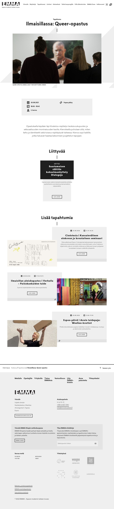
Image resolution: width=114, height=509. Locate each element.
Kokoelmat (56, 4)
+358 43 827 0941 (63, 405)
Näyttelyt (33, 4)
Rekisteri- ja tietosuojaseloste (23, 485)
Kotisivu (14, 368)
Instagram (38, 456)
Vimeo (37, 458)
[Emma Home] (11, 4)
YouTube (17, 458)
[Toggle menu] (110, 4)
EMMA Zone (91, 4)
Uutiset (49, 4)
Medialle (18, 378)
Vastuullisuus (60, 378)
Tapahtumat (41, 4)
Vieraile (25, 4)
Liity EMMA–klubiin (70, 380)
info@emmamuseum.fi (64, 407)
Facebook (17, 456)
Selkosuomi (100, 4)
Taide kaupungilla (67, 4)
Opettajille (28, 378)
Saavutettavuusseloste (21, 492)
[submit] (95, 443)
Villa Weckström (80, 4)
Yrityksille (38, 378)
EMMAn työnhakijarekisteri (23, 489)
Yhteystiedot (94, 378)
